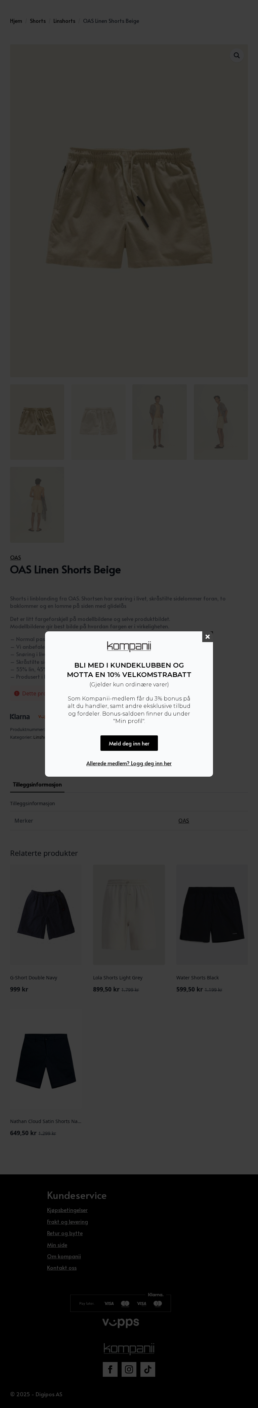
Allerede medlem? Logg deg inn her (129, 763)
